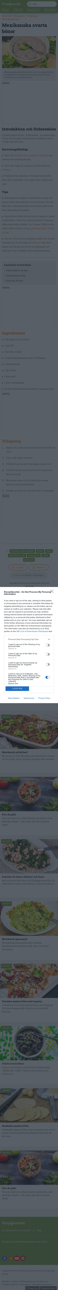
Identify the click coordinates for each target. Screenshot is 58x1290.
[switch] (47, 645)
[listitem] (29, 639)
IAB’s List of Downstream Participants (32, 631)
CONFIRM (17, 689)
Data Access (29, 698)
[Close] (52, 592)
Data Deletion (14, 698)
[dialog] (29, 645)
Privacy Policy (44, 698)
